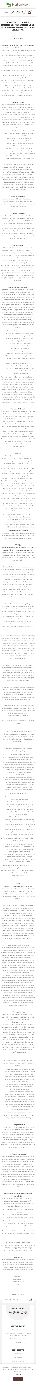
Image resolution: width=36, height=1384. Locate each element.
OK (18, 1379)
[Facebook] (10, 1312)
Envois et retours (18, 1330)
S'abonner (30, 1299)
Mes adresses (18, 1357)
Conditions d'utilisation (18, 1339)
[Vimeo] (22, 1312)
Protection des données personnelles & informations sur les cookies (18, 1334)
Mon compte (18, 1354)
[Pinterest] (14, 1312)
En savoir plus (18, 1374)
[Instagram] (18, 1312)
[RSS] (26, 1312)
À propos (18, 1342)
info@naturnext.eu (18, 875)
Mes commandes (18, 1361)
